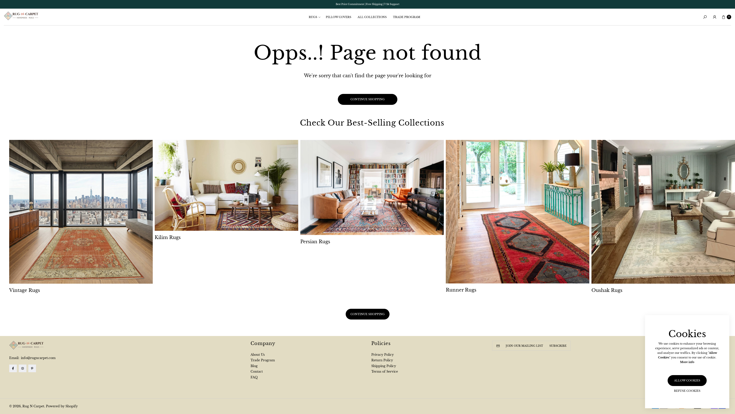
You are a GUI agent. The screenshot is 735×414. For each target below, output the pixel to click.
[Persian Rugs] (372, 187)
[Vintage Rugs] (81, 212)
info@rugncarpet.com (38, 358)
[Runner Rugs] (517, 211)
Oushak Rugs (606, 290)
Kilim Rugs (168, 237)
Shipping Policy (383, 366)
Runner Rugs (461, 290)
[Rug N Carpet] (21, 16)
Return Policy (382, 360)
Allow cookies (687, 380)
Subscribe (558, 345)
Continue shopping (367, 99)
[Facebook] (13, 368)
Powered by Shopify (62, 406)
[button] (316, 17)
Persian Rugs (315, 241)
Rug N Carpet (33, 406)
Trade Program (263, 360)
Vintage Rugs (24, 290)
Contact (257, 371)
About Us (258, 354)
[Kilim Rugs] (226, 185)
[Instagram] (22, 368)
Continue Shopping (367, 314)
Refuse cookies (687, 391)
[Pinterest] (32, 368)
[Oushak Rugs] (663, 212)
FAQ (254, 377)
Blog (254, 366)
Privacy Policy (382, 354)
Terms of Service (384, 371)
